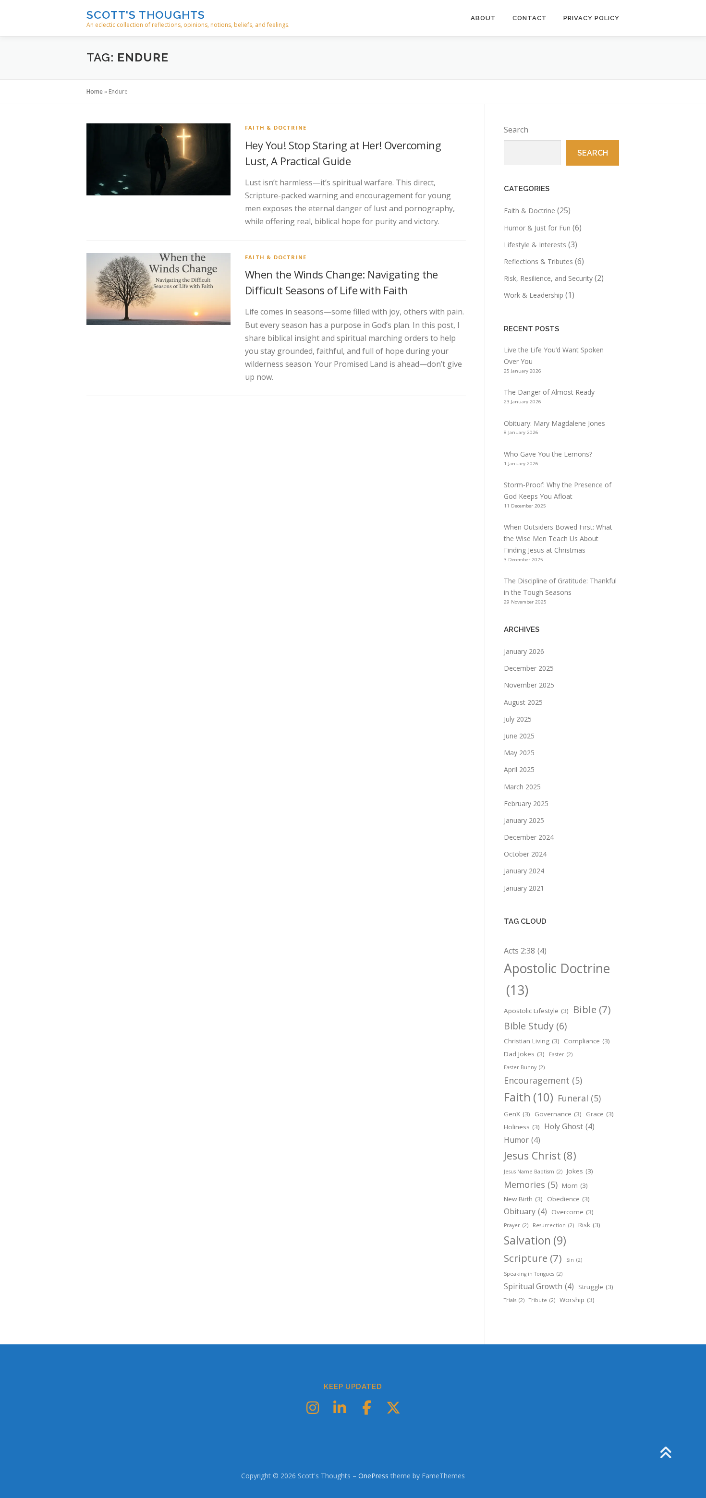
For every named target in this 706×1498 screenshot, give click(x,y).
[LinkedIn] (339, 1408)
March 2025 (522, 786)
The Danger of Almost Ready (549, 392)
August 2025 (523, 702)
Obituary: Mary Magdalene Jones (554, 423)
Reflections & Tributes (538, 261)
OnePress (373, 1475)
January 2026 (524, 651)
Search (516, 129)
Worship (577, 1299)
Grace (600, 1114)
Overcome (572, 1212)
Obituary (525, 1211)
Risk (589, 1224)
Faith (528, 1097)
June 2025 (519, 735)
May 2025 (519, 752)
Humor (522, 1140)
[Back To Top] (665, 1453)
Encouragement (543, 1080)
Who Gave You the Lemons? (548, 454)
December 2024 (529, 837)
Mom (575, 1185)
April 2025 (519, 769)
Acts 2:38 (525, 950)
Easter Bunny (524, 1067)
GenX (517, 1114)
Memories (531, 1184)
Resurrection (553, 1225)
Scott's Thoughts (145, 14)
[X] (393, 1408)
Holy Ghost (569, 1126)
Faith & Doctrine (275, 127)
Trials (514, 1300)
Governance (558, 1114)
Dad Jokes (524, 1054)
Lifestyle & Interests (535, 244)
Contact (529, 18)
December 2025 (529, 668)
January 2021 (524, 888)
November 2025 (529, 684)
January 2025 (524, 820)
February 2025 (526, 803)
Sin (574, 1259)
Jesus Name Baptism (533, 1171)
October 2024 (525, 853)
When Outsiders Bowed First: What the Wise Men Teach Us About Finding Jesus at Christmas (558, 538)
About (483, 18)
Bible (592, 1009)
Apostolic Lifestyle (536, 1010)
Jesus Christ (540, 1155)
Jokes (580, 1171)
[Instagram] (312, 1408)
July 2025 (518, 719)
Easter (560, 1054)
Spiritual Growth (539, 1286)
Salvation (535, 1240)
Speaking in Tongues (533, 1273)
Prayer (516, 1225)
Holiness (522, 1127)
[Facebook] (366, 1408)
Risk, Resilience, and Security (548, 278)
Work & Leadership (533, 295)
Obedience (568, 1199)
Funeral (579, 1098)
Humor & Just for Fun (537, 227)
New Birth (523, 1199)
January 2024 (524, 870)
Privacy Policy (591, 18)
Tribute (542, 1300)
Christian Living (532, 1041)
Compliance (587, 1041)
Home (94, 91)
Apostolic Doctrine (557, 979)
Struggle (595, 1286)
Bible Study (535, 1025)
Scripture (533, 1258)
